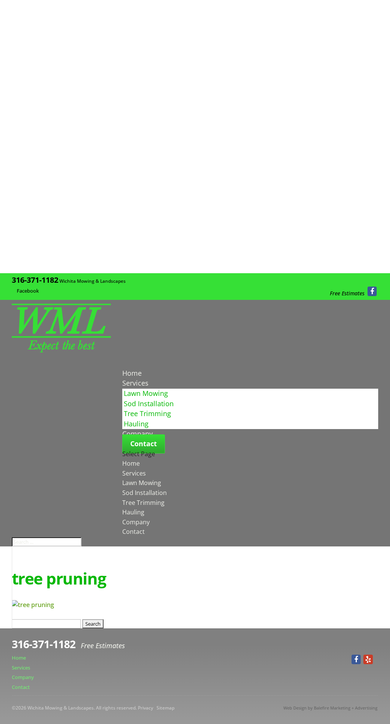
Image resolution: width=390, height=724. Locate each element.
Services (134, 473)
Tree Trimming (147, 413)
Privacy (145, 708)
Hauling (136, 423)
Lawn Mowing (146, 393)
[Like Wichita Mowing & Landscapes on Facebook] (372, 291)
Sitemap (165, 708)
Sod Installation (149, 403)
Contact (143, 443)
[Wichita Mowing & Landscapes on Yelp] (368, 659)
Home (131, 463)
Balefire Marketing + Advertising (345, 708)
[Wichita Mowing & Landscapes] (61, 350)
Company (136, 522)
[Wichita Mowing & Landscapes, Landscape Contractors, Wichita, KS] (354, 645)
